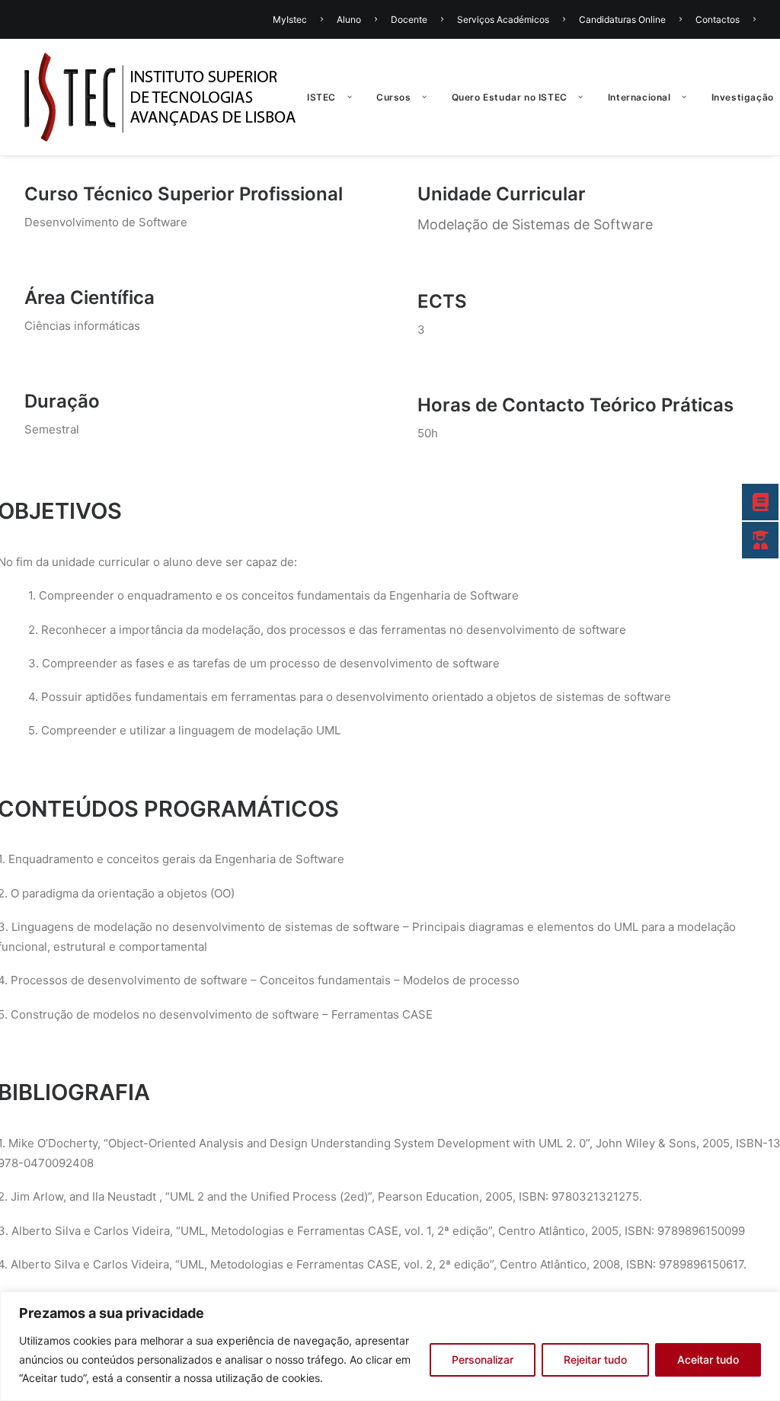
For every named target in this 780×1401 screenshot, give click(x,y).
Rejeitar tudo (595, 1359)
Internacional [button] (639, 97)
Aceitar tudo (708, 1359)
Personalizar (482, 1359)
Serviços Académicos (503, 19)
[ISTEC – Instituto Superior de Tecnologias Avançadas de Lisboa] (160, 97)
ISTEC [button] (321, 97)
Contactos (717, 19)
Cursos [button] (393, 97)
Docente (409, 19)
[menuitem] (300, 19)
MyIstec (290, 19)
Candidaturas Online (622, 19)
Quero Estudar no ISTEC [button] (509, 97)
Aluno (349, 19)
